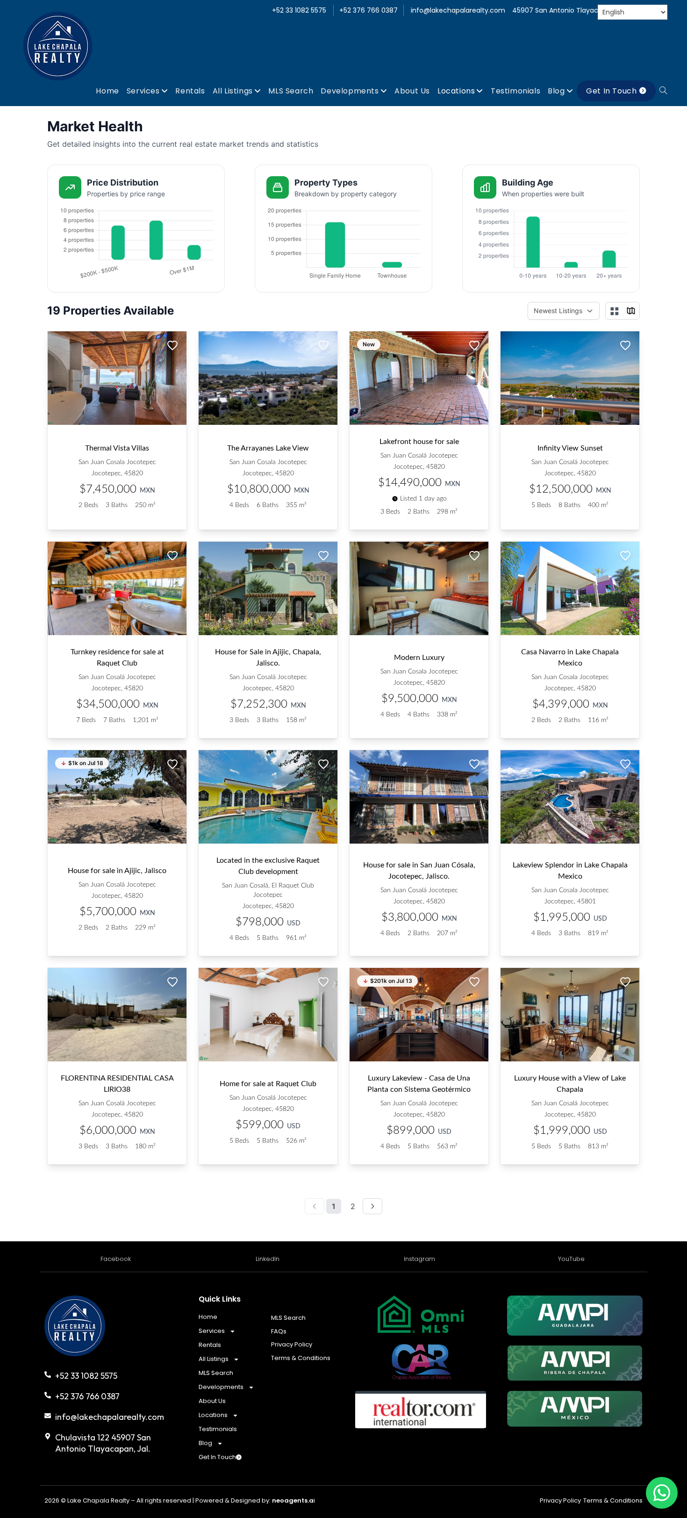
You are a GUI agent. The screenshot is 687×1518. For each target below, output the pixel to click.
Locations (213, 1415)
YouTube (571, 1258)
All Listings (214, 1358)
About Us (212, 1400)
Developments (221, 1386)
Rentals (210, 1344)
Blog (205, 1443)
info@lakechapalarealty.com (458, 10)
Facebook (115, 1258)
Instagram (419, 1258)
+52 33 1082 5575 (299, 10)
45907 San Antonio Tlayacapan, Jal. (570, 10)
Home (208, 1316)
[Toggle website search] (663, 90)
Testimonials (218, 1429)
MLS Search (216, 1372)
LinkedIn (267, 1258)
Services (212, 1330)
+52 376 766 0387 (368, 10)
